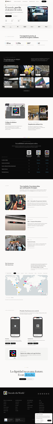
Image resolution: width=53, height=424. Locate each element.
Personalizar (38, 420)
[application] (26, 285)
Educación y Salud (45, 273)
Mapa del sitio (40, 412)
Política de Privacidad (41, 407)
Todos (15, 273)
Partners (16, 407)
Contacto (44, 1)
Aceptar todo (49, 420)
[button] (42, 291)
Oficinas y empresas (31, 273)
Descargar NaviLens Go (32, 345)
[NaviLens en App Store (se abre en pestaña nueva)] (7, 343)
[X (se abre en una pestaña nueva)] (42, 394)
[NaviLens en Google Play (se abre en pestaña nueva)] (13, 343)
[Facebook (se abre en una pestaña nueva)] (38, 394)
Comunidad (16, 405)
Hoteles (35, 273)
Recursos (37, 1)
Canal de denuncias (44, 410)
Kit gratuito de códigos (30, 405)
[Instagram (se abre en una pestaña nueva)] (44, 394)
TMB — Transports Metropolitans (34, 221)
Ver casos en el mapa (43, 7)
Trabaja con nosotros (29, 407)
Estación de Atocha (31, 241)
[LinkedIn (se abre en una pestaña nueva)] (40, 394)
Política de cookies (41, 403)
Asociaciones (17, 403)
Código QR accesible (32, 1)
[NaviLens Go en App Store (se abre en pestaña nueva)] (30, 343)
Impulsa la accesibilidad (17, 1)
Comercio (26, 273)
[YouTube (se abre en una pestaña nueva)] (48, 394)
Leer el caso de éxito (31, 227)
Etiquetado (22, 273)
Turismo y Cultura (40, 273)
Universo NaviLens (25, 1)
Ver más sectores (26, 90)
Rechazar (42, 420)
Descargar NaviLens (9, 345)
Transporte (18, 273)
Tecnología (16, 410)
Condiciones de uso (41, 405)
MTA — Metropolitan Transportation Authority (37, 201)
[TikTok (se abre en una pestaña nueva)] (46, 394)
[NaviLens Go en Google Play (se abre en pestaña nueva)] (35, 343)
